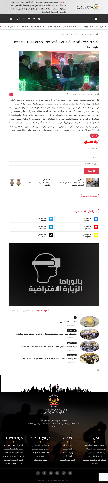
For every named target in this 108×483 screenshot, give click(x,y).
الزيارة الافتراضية (67, 452)
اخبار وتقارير (71, 330)
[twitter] (34, 19)
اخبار (75, 34)
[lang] (11, 18)
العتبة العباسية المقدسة (13, 460)
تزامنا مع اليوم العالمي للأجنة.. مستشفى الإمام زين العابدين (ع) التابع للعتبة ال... (48, 346)
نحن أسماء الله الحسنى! (68, 321)
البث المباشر (67, 449)
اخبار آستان (64, 34)
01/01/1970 (92, 94)
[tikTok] (38, 473)
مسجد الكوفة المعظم (13, 463)
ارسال (90, 171)
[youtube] (29, 19)
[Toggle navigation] (96, 18)
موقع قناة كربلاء (40, 460)
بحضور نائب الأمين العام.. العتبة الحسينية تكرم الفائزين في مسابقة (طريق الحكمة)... (46, 334)
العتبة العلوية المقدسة (13, 445)
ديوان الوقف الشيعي (40, 449)
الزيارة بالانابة (67, 445)
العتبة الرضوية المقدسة (13, 452)
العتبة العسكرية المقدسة (13, 456)
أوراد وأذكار (67, 456)
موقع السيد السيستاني (40, 445)
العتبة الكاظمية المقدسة (14, 449)
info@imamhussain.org (94, 445)
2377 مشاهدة (77, 94)
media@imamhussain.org (94, 452)
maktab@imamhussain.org (94, 449)
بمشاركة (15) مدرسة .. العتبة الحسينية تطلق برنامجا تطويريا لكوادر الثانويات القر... (47, 358)
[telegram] (51, 473)
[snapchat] (44, 473)
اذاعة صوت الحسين (67, 460)
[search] (16, 18)
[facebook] (39, 19)
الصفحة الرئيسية (88, 34)
